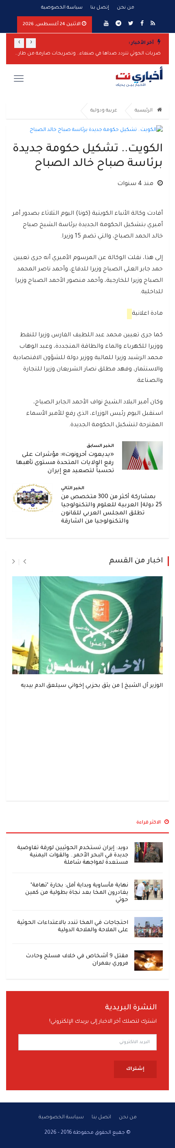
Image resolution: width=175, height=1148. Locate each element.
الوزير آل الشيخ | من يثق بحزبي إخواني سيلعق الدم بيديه (92, 686)
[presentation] (31, 43)
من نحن (125, 8)
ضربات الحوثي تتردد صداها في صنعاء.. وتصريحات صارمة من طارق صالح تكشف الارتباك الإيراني (87, 54)
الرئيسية (144, 110)
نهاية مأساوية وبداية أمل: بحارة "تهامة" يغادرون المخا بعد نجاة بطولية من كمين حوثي (76, 892)
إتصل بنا (99, 8)
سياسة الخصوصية (62, 8)
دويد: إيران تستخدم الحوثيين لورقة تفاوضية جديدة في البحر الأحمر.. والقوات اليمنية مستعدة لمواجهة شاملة (72, 855)
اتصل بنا (101, 1117)
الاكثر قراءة (149, 823)
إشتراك (135, 1069)
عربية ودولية (103, 110)
